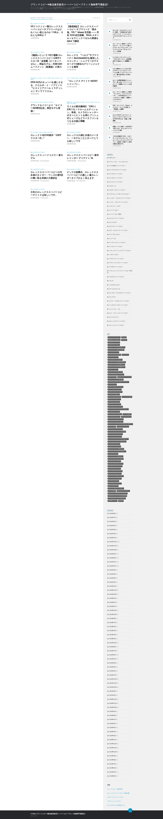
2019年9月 (112, 756)
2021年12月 (113, 679)
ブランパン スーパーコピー (114, 443)
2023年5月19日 (35, 141)
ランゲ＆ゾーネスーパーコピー (118, 305)
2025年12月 (113, 541)
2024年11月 (113, 590)
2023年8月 (112, 618)
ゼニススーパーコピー (116, 226)
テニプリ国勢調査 (127, 414)
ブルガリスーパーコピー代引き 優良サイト (117, 451)
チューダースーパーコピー (114, 411)
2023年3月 (112, 634)
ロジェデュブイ (114, 317)
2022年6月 (112, 655)
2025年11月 (113, 545)
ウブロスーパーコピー (114, 344)
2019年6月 (112, 768)
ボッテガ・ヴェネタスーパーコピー (120, 293)
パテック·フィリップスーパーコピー (116, 419)
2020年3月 (112, 735)
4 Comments (44, 198)
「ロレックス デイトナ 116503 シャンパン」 (82, 82)
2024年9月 (112, 598)
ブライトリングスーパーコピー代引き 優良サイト (118, 438)
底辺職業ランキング (112, 500)
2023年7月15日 (35, 114)
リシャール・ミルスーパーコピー (116, 476)
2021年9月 (112, 691)
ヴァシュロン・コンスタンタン (118, 161)
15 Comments (44, 181)
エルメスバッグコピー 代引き (114, 354)
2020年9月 (112, 711)
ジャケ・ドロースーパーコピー (118, 202)
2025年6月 (112, 566)
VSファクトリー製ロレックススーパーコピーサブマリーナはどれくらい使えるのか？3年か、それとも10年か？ (47, 31)
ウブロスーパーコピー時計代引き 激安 (116, 349)
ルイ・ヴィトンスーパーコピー (118, 313)
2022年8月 (112, 646)
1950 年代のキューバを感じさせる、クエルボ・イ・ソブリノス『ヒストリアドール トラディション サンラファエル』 (47, 86)
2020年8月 (112, 715)
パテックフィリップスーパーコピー (120, 250)
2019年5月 (112, 772)
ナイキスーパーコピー (116, 246)
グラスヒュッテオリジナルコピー (119, 194)
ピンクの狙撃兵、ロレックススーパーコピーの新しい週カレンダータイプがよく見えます (82, 175)
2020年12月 (113, 699)
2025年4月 (112, 574)
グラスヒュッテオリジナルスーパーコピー (118, 382)
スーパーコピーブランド (114, 396)
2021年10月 (113, 687)
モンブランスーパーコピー (114, 468)
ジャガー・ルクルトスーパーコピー (120, 198)
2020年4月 (112, 731)
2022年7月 (112, 650)
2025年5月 (112, 570)
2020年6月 (112, 723)
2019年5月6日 (71, 181)
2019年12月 (113, 743)
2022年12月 (113, 642)
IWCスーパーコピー (114, 339)
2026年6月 (112, 521)
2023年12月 (113, 610)
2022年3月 (112, 667)
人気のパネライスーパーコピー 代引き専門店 (117, 495)
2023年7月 (112, 622)
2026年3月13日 (35, 69)
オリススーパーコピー (116, 182)
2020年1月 (112, 739)
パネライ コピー (112, 426)
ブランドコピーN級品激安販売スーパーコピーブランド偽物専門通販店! (69, 4)
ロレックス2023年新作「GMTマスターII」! (46, 136)
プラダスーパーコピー (116, 266)
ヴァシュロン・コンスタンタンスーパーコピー (118, 493)
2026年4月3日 (35, 38)
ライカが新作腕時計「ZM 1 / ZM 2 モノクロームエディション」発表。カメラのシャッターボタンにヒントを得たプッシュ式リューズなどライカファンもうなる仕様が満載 (83, 113)
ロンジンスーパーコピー (116, 325)
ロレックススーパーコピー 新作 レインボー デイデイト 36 (83, 156)
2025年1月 (112, 586)
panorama (124, 339)
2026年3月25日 (71, 44)
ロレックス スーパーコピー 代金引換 (118, 793)
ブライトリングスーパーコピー (118, 262)
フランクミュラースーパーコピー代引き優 (117, 431)
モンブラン (112, 297)
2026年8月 (112, 513)
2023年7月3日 (71, 124)
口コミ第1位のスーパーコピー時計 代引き (117, 498)
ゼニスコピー (113, 222)
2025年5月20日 (71, 69)
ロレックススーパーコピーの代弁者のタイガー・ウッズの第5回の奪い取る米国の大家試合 (47, 175)
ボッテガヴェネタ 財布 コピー (116, 805)
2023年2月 (112, 638)
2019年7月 (112, 764)
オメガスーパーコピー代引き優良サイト (116, 364)
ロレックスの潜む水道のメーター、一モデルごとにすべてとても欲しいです (82, 138)
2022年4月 (112, 663)
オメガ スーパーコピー (113, 357)
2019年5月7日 (35, 181)
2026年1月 (112, 537)
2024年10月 (113, 594)
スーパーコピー (47, 78)
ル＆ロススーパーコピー (113, 480)
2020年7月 (112, 719)
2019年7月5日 (35, 161)
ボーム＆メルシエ (114, 289)
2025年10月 (113, 549)
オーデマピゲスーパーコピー (118, 170)
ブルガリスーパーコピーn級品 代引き (116, 448)
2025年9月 (112, 554)
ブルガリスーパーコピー (116, 276)
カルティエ (112, 186)
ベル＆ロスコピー (114, 285)
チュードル (112, 238)
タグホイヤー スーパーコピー (114, 404)
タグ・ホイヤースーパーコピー (118, 230)
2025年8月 (112, 558)
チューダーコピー (114, 234)
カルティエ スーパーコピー (115, 797)
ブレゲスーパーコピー (113, 453)
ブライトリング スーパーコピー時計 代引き (117, 441)
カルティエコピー (112, 376)
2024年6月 (112, 602)
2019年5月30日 (71, 161)
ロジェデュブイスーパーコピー (115, 483)
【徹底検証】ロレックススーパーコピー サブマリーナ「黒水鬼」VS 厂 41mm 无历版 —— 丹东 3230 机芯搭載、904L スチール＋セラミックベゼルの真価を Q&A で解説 (83, 33)
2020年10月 (113, 707)
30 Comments (44, 161)
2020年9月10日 (71, 144)
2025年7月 (112, 562)
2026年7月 (112, 517)
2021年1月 (112, 695)
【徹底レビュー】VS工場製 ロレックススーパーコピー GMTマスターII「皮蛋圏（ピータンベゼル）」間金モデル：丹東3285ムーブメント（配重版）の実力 (47, 61)
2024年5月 (112, 606)
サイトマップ (34, 816)
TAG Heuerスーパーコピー (114, 342)
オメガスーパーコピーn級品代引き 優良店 (117, 362)
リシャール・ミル (114, 309)
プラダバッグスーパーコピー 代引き (116, 458)
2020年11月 (113, 703)
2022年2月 (112, 671)
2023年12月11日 (72, 86)
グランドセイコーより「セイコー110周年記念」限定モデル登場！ (46, 108)
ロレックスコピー (113, 485)
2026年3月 (112, 533)
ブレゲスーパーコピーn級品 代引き (115, 456)
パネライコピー (114, 254)
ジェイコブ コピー (112, 384)
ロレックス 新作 (112, 490)
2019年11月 (113, 747)
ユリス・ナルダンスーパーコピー (119, 301)
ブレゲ (111, 280)
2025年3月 (112, 578)
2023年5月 (112, 626)
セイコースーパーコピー (116, 218)
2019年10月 (113, 752)
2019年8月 (112, 760)
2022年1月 (112, 675)
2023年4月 (112, 630)
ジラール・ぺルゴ (114, 206)
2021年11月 (113, 683)
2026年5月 (112, 525)
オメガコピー (125, 354)
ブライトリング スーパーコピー (115, 436)
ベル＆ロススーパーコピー (114, 461)
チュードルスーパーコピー (115, 414)
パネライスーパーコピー (116, 258)
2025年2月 (112, 582)
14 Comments (82, 161)
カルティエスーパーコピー (117, 190)
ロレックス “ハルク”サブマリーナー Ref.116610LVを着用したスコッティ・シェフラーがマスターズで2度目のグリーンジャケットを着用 (83, 61)
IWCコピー (70, 102)
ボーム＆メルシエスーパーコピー (115, 466)
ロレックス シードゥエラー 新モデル (47, 156)
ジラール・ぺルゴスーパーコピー (115, 391)
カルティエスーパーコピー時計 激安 (116, 379)
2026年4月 (112, 529)
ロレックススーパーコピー (38, 23)
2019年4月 (112, 776)
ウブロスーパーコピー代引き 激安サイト (116, 347)
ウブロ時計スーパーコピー (117, 165)
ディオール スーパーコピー (117, 242)
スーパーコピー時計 (115, 214)
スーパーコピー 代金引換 (114, 789)
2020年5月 (112, 727)
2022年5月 (112, 659)
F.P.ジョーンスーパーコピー (114, 337)
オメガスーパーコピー (36, 78)
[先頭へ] (130, 810)
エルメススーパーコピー (113, 352)
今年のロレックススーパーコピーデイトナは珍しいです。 (46, 193)
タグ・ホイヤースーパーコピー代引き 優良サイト (118, 409)
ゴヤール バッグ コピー (114, 801)
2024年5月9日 (35, 94)
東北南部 (121, 500)
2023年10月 (113, 614)
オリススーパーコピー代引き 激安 (115, 371)
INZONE (124, 337)
